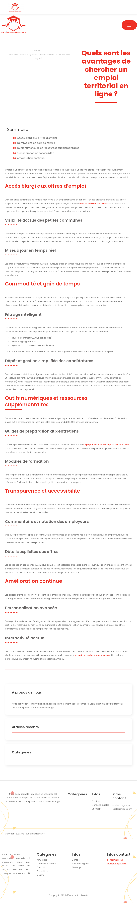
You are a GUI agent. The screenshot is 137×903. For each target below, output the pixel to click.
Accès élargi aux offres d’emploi (37, 138)
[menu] (129, 25)
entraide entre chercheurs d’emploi (92, 655)
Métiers (40, 875)
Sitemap (76, 867)
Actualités (42, 859)
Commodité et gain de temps (36, 143)
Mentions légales (80, 863)
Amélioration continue (31, 158)
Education (42, 867)
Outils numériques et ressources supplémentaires (48, 148)
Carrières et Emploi (46, 863)
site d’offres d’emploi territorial (94, 203)
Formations (42, 871)
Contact (76, 859)
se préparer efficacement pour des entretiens (106, 444)
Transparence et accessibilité (35, 153)
